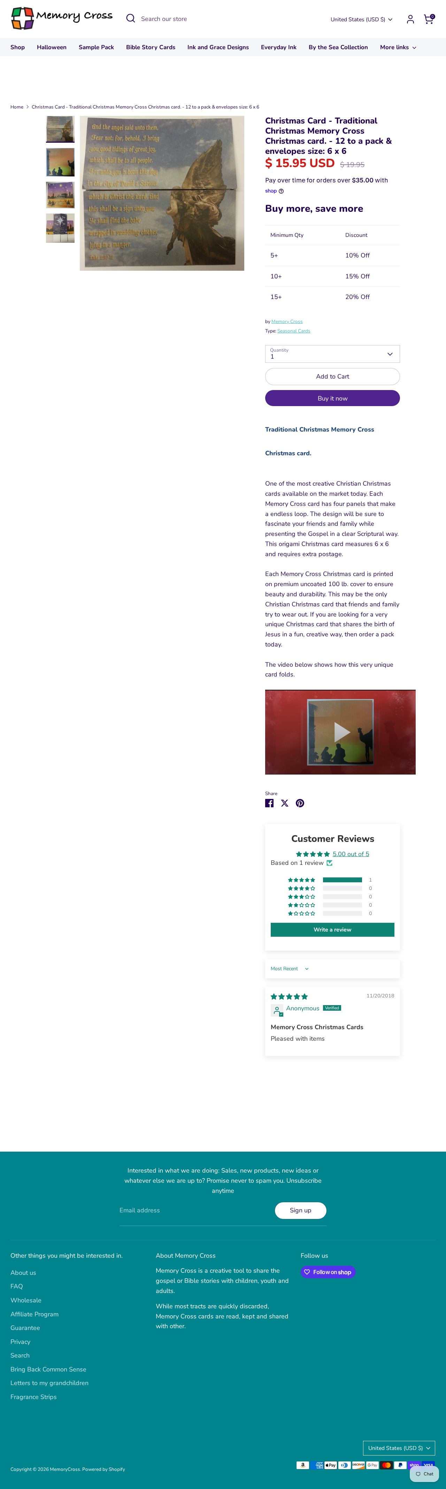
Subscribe (293, 794)
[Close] (353, 694)
